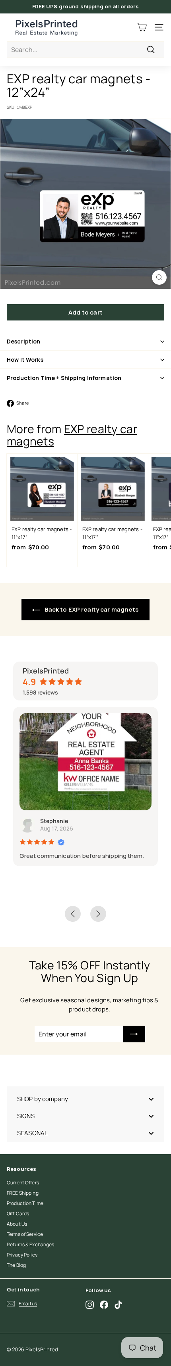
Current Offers (23, 1182)
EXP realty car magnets (72, 435)
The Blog (16, 1265)
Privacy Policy (22, 1254)
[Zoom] (159, 277)
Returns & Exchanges (30, 1244)
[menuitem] (85, 1098)
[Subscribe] (134, 1034)
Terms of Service (25, 1234)
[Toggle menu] (151, 1099)
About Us (17, 1223)
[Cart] (141, 27)
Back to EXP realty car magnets (91, 609)
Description (24, 341)
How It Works (25, 359)
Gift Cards (18, 1213)
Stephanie (54, 820)
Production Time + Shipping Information (64, 378)
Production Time (25, 1203)
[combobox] (85, 49)
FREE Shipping (23, 1192)
